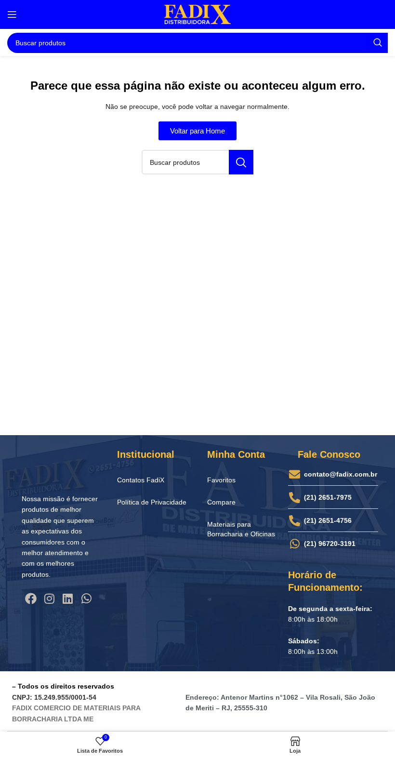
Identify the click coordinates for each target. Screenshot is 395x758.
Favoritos (221, 480)
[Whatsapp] (86, 598)
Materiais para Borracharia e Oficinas (241, 529)
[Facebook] (31, 598)
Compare (221, 502)
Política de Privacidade (151, 502)
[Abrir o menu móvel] (12, 14)
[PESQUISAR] (378, 43)
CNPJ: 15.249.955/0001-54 (54, 697)
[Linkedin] (68, 598)
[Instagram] (49, 598)
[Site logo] (197, 14)
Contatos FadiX (140, 480)
